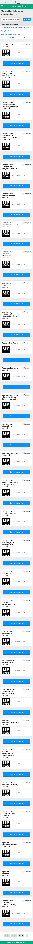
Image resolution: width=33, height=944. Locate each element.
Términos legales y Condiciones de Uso (16, 942)
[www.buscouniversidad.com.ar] (16, 7)
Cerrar (18, 3)
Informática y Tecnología (9, 34)
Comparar (27, 44)
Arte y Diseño (5, 31)
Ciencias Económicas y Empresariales (13, 27)
